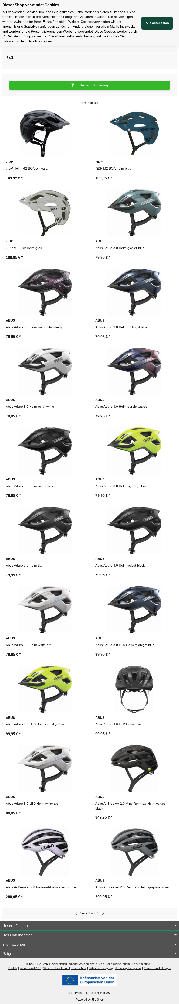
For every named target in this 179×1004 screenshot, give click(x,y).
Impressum (27, 968)
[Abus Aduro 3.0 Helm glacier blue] (134, 212)
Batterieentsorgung (101, 968)
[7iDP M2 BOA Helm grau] (44, 212)
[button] (89, 87)
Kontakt (12, 968)
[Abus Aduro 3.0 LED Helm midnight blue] (134, 609)
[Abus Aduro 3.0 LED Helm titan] (134, 689)
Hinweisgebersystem (128, 968)
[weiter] (103, 913)
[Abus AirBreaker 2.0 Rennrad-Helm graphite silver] (134, 852)
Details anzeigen (40, 41)
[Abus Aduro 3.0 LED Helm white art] (44, 768)
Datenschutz (78, 968)
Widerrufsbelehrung (56, 968)
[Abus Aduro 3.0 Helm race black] (44, 451)
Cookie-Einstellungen (157, 968)
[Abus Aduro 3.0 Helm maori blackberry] (44, 292)
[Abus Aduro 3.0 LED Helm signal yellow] (44, 689)
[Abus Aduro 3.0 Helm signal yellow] (134, 451)
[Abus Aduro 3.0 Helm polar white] (44, 371)
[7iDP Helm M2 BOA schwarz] (44, 133)
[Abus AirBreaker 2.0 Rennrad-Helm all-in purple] (44, 852)
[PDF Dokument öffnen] (89, 980)
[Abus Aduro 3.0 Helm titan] (44, 530)
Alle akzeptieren (157, 23)
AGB (38, 968)
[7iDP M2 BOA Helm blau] (134, 133)
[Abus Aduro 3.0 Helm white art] (44, 609)
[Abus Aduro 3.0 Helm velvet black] (134, 530)
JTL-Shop (97, 999)
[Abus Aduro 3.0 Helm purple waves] (134, 371)
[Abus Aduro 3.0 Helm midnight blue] (134, 292)
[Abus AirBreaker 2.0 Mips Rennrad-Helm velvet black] (134, 768)
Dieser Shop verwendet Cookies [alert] (30, 5)
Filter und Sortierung (92, 85)
